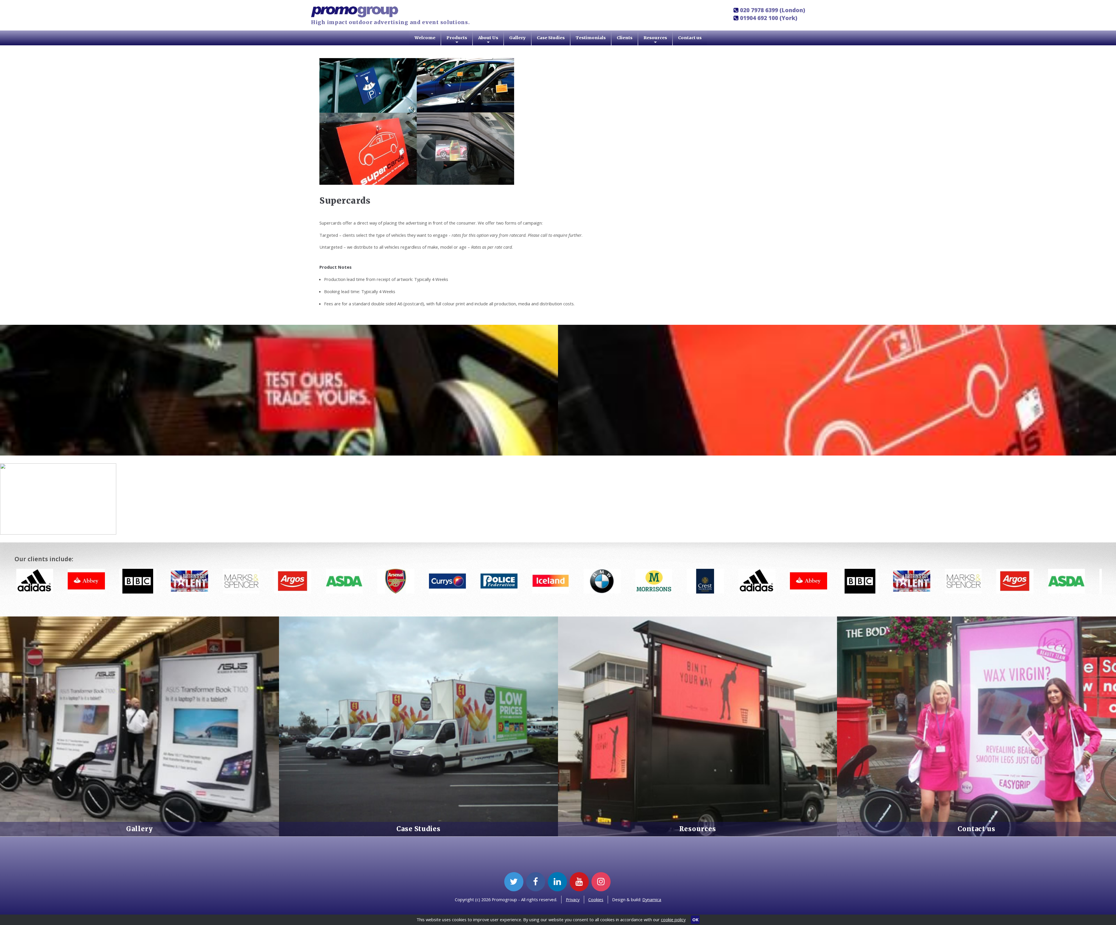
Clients (624, 37)
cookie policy (673, 919)
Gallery (517, 37)
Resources (655, 40)
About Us (488, 40)
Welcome (424, 37)
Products (456, 40)
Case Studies (551, 37)
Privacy (573, 899)
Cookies (595, 899)
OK (695, 919)
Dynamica (651, 899)
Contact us (690, 37)
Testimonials (591, 37)
